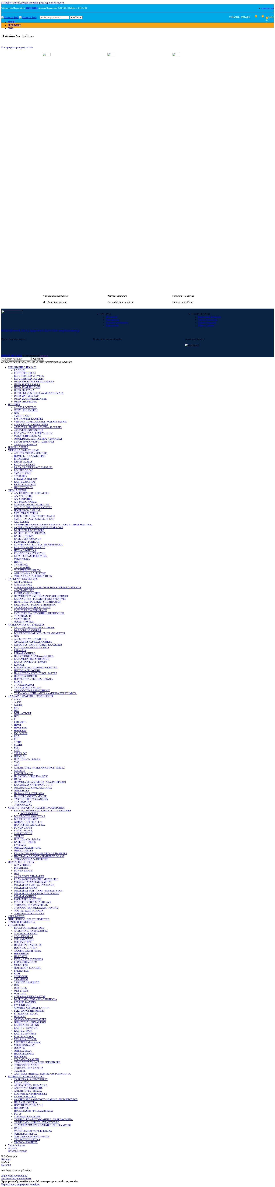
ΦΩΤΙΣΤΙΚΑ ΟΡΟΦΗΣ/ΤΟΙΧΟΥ (31, 1136)
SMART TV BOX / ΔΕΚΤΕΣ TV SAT (34, 518)
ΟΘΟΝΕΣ (19, 1048)
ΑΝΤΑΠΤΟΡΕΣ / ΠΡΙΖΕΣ (28, 1090)
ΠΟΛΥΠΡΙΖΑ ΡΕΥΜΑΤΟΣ (28, 1105)
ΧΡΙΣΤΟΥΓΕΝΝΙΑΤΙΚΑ (27, 1139)
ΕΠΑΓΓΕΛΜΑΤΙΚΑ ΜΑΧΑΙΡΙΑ (31, 647)
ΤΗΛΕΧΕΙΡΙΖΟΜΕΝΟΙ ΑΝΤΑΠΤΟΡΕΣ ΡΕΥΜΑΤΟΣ (42, 1125)
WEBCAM (20, 993)
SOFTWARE (21, 976)
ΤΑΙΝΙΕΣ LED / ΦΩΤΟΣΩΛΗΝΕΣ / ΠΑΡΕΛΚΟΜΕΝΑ (43, 1119)
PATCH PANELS (23, 461)
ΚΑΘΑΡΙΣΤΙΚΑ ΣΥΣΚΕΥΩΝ (30, 553)
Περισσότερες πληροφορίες (15, 1184)
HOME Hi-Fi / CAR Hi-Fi (27, 510)
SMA (17, 750)
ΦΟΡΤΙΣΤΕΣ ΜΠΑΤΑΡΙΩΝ (28, 910)
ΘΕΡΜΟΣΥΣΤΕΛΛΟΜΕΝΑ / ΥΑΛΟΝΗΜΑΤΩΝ (40, 782)
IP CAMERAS (21, 458)
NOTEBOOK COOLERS (27, 967)
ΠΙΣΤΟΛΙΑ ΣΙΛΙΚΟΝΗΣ (27, 670)
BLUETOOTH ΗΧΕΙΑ (26, 819)
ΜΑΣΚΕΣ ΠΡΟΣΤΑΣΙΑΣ (27, 436)
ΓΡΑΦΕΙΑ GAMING (25, 1002)
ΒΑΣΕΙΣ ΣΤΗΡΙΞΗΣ (25, 842)
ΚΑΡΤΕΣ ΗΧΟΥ (23, 1030)
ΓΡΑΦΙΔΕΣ (20, 844)
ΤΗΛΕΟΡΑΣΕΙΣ (22, 616)
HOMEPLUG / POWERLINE (29, 456)
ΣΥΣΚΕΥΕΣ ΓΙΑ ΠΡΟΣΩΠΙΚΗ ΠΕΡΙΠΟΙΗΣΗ (39, 613)
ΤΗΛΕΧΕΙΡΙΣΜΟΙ (24, 684)
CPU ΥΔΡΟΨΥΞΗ (24, 939)
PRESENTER (21, 970)
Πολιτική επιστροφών (117, 322)
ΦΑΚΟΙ (18, 1128)
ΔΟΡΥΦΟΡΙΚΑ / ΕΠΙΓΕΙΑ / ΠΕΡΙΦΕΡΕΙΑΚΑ (38, 544)
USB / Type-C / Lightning (27, 759)
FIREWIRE (20, 722)
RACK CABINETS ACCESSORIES (33, 467)
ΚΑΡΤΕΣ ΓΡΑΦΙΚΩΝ (25, 1028)
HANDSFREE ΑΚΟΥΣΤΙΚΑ (29, 824)
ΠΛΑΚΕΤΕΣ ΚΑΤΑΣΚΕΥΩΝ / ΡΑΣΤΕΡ (35, 673)
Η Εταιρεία (111, 317)
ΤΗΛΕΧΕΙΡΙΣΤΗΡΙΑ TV (27, 570)
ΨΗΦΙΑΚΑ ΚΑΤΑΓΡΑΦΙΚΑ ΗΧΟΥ (33, 576)
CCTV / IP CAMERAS (26, 410)
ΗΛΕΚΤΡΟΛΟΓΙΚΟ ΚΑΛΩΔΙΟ (31, 776)
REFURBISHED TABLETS (29, 378)
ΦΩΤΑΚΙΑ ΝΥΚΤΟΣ (25, 1133)
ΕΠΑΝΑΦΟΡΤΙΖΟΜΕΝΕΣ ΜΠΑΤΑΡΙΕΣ (36, 879)
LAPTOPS (19, 370)
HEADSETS (20, 956)
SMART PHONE (23, 830)
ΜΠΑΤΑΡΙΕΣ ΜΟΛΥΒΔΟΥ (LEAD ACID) (36, 893)
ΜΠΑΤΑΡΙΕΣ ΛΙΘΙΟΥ (26, 887)
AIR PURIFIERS (23, 581)
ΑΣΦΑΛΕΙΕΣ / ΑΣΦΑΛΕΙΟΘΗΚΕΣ (33, 641)
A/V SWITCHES (23, 498)
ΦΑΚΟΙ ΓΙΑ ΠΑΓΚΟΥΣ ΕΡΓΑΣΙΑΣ (33, 1130)
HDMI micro (20, 727)
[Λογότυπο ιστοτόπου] (10, 17)
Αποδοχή (34, 1184)
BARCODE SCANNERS (27, 630)
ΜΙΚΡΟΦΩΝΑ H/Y (24, 1045)
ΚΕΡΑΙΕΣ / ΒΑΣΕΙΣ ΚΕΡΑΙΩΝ (30, 556)
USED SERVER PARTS (27, 384)
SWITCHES (20, 476)
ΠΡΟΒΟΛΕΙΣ (21, 1108)
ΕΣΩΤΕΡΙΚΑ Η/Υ (23, 773)
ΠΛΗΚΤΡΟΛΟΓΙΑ (24, 1053)
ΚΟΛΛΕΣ (19, 664)
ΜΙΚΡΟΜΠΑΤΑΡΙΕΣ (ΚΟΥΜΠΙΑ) (32, 882)
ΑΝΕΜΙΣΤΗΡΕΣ (23, 584)
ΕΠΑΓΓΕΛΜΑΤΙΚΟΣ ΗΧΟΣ (29, 547)
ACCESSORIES (29, 813)
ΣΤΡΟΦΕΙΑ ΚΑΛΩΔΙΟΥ (27, 1116)
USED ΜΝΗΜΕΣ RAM (26, 396)
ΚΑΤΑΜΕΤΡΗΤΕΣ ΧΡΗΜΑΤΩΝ (31, 659)
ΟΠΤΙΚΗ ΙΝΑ (21, 790)
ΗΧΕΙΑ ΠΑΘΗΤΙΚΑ (25, 550)
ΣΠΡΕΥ (18, 681)
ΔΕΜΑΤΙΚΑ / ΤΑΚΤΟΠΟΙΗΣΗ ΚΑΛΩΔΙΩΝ (38, 644)
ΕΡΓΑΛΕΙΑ (20, 650)
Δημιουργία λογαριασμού (14, 1175)
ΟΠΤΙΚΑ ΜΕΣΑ (23, 1050)
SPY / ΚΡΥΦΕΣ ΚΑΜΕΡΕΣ (28, 418)
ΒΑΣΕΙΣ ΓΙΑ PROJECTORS (29, 530)
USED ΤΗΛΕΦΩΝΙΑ (25, 401)
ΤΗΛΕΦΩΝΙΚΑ (22, 802)
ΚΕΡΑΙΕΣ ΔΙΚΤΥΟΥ (25, 484)
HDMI (17, 724)
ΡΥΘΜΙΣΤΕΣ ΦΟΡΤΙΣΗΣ (27, 899)
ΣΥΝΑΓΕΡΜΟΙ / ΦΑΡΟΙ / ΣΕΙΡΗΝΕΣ (34, 441)
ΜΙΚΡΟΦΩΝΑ (22, 559)
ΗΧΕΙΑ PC (20, 1016)
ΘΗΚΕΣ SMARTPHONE (27, 847)
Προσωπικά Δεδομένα (209, 317)
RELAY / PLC (21, 1082)
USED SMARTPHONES (27, 387)
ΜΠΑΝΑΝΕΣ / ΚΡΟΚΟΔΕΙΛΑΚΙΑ (33, 787)
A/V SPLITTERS (23, 496)
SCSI (16, 747)
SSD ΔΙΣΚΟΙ (21, 979)
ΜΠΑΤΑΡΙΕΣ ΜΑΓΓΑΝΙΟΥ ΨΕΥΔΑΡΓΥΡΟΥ (38, 890)
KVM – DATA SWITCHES (28, 959)
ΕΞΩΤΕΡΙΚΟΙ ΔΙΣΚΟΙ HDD (29, 1010)
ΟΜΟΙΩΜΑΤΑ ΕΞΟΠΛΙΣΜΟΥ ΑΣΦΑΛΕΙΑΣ (38, 438)
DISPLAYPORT (22, 713)
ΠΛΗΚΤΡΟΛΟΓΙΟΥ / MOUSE (30, 796)
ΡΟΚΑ (17, 1113)
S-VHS (17, 742)
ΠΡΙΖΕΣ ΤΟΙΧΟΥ (23, 487)
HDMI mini (20, 730)
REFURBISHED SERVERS (29, 375)
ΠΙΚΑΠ (18, 561)
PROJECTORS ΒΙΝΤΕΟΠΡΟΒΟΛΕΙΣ (34, 516)
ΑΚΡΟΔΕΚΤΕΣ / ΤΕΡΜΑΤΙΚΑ (30, 1085)
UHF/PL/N (19, 756)
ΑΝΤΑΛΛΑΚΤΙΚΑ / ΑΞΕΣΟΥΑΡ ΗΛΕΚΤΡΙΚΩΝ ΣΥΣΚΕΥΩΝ (47, 587)
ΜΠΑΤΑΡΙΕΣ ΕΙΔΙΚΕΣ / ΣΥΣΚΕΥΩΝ (34, 885)
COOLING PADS (23, 936)
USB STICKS (21, 990)
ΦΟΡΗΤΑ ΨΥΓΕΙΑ (24, 621)
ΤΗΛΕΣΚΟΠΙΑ (22, 567)
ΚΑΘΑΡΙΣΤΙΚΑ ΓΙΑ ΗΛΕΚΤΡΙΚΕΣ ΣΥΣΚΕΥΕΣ (40, 599)
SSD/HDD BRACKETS (26, 982)
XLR (16, 764)
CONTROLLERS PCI (25, 933)
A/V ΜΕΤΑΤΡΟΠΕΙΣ (25, 501)
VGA (17, 762)
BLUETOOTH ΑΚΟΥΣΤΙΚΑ (29, 816)
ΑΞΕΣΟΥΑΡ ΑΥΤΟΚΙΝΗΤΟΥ (30, 639)
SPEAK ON (20, 753)
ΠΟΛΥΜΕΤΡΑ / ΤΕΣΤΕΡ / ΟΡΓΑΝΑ (33, 679)
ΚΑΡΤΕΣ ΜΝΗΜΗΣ (25, 1033)
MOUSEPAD (21, 965)
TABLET (19, 836)
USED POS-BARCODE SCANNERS (34, 381)
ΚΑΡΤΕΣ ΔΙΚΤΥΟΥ (24, 481)
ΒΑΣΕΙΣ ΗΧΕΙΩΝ (24, 536)
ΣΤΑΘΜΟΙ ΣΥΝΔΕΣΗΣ (26, 1059)
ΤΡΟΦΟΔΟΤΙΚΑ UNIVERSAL (31, 905)
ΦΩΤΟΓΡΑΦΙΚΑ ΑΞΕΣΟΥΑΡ (30, 573)
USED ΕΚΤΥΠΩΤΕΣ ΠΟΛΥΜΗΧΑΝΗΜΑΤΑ (38, 393)
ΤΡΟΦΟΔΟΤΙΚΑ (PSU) (26, 1065)
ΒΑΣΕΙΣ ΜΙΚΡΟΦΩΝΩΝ (27, 538)
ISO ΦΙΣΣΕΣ (20, 733)
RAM (17, 973)
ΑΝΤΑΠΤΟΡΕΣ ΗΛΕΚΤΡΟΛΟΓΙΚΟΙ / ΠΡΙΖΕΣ (39, 767)
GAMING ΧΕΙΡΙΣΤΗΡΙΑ (27, 950)
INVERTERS (21, 867)
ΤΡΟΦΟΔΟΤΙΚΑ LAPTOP (28, 1068)
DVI (16, 716)
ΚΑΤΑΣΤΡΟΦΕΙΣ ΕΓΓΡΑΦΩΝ (30, 661)
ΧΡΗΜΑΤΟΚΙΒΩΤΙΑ (25, 444)
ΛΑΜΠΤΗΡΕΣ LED (25, 1096)
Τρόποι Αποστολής (207, 319)
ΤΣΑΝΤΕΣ (19, 1070)
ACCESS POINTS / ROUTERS (30, 453)
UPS (16, 873)
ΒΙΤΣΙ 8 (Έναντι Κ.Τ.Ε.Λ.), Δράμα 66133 (22, 330)
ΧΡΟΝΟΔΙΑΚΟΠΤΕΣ (26, 1142)
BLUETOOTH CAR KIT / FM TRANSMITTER (39, 633)
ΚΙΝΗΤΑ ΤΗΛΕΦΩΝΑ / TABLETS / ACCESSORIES (42, 810)
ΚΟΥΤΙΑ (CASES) (24, 1036)
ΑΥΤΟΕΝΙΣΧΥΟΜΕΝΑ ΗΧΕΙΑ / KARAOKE (38, 527)
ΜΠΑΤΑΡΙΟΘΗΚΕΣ (25, 896)
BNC (16, 707)
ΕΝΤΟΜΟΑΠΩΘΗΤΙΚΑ (27, 593)
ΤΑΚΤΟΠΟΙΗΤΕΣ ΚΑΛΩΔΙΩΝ (31, 799)
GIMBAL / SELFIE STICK (28, 822)
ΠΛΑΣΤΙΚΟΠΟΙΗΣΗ (25, 676)
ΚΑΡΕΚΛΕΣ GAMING (26, 1025)
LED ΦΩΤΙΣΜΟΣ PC (25, 962)
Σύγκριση (12, 1148)
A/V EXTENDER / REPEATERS (31, 493)
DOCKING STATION (25, 947)
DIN (16, 710)
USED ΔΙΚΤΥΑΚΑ (24, 390)
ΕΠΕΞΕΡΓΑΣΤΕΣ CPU (26, 1013)
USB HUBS (20, 987)
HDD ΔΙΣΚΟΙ (21, 953)
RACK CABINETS (24, 464)
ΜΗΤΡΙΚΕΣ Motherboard (27, 1042)
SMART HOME (22, 416)
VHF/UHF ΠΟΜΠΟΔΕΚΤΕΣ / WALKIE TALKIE (40, 421)
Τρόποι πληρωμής (207, 322)
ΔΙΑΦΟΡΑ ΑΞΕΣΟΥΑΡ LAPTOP (31, 1008)
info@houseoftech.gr (68, 330)
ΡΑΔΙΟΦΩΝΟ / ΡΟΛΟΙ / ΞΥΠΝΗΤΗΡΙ (35, 604)
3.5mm (17, 702)
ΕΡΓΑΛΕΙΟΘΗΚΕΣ (24, 653)
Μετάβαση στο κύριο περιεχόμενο (46, 2)
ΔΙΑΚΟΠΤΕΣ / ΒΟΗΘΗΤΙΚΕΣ (30, 1093)
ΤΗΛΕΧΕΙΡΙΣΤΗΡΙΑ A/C (27, 687)
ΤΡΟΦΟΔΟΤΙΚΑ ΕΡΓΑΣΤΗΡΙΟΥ (32, 690)
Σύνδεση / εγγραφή (17, 1151)
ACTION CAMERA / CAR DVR (31, 504)
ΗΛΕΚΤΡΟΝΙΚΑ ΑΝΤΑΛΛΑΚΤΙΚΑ (34, 656)
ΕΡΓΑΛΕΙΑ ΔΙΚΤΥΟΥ (26, 478)
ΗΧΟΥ (17, 779)
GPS (16, 413)
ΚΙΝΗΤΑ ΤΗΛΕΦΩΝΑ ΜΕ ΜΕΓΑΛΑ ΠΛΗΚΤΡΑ (40, 853)
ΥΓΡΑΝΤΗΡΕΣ (22, 619)
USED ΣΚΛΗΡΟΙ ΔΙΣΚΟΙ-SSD (30, 398)
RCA (16, 736)
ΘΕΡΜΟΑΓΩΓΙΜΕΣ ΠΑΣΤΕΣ (30, 1019)
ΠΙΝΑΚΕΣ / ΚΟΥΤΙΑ (25, 1102)
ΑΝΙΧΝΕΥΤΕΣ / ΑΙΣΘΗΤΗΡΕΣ (31, 424)
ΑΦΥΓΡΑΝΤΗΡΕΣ (24, 590)
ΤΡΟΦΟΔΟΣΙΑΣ (23, 804)
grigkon (44, 355)
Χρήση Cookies (206, 325)
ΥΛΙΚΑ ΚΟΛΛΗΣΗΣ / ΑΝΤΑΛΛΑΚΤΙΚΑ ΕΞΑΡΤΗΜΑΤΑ (45, 693)
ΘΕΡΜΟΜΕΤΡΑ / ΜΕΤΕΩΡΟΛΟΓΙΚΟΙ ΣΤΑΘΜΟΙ (41, 596)
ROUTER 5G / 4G (23, 470)
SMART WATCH (23, 833)
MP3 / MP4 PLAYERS (26, 513)
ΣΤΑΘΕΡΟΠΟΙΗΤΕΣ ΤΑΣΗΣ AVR (32, 902)
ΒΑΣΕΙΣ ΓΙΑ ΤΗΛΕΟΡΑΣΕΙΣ (30, 533)
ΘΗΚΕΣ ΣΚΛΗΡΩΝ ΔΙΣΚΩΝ (30, 1022)
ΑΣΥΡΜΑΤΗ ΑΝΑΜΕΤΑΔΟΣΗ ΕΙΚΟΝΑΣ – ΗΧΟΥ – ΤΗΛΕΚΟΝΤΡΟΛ (53, 524)
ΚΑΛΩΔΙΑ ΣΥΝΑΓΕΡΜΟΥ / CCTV (33, 433)
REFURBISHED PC (25, 373)
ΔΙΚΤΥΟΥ (19, 770)
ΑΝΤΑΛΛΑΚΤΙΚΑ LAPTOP (29, 996)
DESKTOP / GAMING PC (28, 945)
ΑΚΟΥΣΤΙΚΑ (21, 521)
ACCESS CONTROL (25, 407)
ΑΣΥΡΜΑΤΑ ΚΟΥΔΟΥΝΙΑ (28, 430)
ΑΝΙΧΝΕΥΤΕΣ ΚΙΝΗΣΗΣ (28, 1088)
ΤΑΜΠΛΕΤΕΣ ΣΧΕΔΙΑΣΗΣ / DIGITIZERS (37, 1062)
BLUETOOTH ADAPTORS (29, 927)
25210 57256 (32, 8)
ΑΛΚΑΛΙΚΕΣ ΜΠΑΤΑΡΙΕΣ (29, 876)
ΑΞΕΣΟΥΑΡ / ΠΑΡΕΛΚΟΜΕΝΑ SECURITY (38, 427)
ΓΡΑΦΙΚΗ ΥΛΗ (22, 1005)
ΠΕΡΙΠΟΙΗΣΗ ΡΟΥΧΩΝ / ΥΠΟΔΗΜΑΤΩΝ (37, 601)
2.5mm (17, 699)
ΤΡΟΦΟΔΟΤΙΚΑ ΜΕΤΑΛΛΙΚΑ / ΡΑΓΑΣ (36, 907)
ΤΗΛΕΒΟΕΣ (21, 564)
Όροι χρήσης (112, 319)
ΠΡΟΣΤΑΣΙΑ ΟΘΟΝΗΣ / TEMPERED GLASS (39, 856)
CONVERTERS (22, 865)
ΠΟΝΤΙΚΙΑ (20, 1056)
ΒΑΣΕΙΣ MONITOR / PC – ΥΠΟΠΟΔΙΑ (35, 999)
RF (15, 739)
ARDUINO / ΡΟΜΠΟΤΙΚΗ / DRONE (34, 627)
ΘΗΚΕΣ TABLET (23, 850)
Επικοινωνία (112, 325)
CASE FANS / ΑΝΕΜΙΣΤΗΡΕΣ (31, 930)
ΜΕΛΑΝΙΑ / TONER (25, 1039)
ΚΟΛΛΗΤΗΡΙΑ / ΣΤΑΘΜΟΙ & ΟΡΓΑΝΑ (35, 667)
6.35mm (18, 704)
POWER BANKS (23, 827)
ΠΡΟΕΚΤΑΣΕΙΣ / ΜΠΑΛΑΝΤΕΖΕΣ (33, 1110)
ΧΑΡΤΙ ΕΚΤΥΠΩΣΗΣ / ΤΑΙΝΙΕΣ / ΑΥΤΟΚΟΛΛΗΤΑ (42, 1073)
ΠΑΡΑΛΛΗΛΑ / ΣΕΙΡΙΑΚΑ (29, 793)
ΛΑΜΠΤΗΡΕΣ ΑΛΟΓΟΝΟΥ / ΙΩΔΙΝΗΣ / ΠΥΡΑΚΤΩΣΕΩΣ (46, 1099)
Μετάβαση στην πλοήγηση (15, 2)
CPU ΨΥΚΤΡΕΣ (22, 942)
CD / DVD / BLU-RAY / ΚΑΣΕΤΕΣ (33, 507)
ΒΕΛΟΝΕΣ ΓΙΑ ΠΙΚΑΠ (27, 541)
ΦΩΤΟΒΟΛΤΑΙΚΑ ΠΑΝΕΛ (29, 913)
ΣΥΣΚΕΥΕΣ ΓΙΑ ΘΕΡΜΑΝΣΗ (30, 610)
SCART (18, 744)
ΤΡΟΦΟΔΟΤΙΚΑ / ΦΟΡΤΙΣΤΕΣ (31, 859)
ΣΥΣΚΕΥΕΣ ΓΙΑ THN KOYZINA (32, 607)
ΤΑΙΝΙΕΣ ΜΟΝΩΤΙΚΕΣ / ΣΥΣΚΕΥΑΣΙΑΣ (36, 1122)
